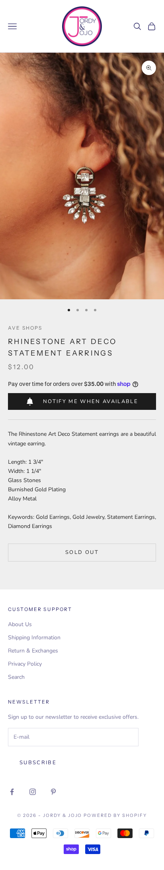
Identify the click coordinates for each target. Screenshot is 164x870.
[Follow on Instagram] (33, 792)
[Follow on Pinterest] (53, 792)
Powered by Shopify (115, 815)
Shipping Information (34, 637)
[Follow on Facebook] (12, 792)
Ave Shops (25, 328)
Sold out (82, 552)
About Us (20, 624)
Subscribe (38, 762)
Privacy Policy (25, 664)
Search (16, 677)
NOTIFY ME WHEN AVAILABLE (90, 401)
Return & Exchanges (33, 650)
